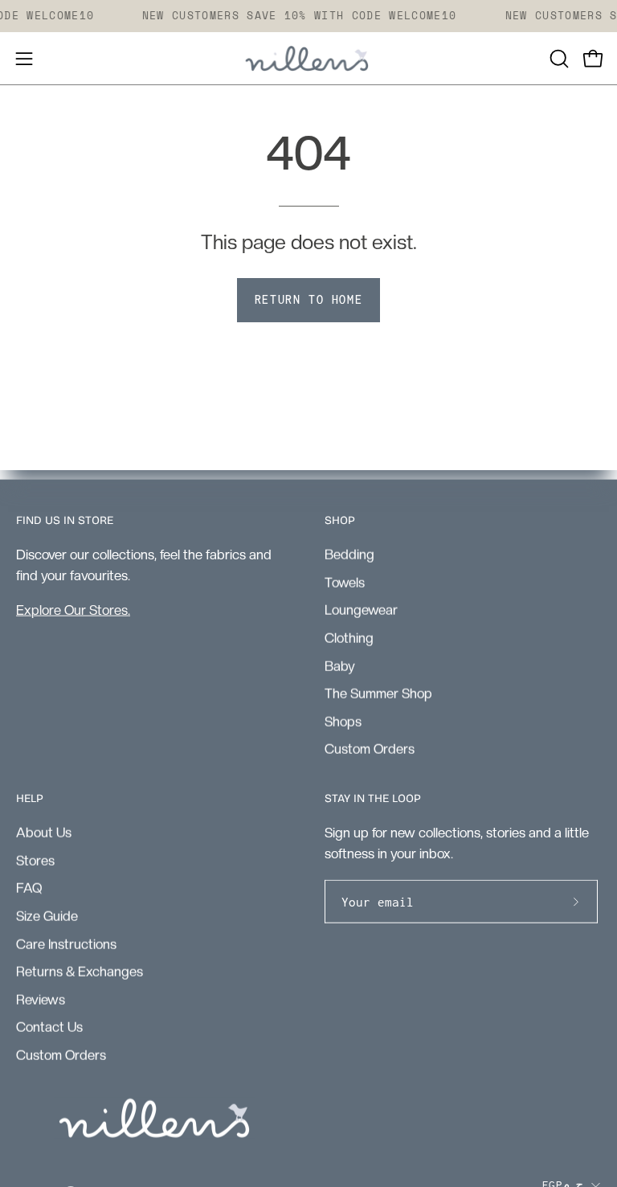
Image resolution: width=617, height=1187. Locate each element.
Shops (343, 721)
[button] (557, 58)
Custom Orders (370, 749)
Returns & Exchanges (79, 972)
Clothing (349, 637)
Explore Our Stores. (73, 610)
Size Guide (47, 915)
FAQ (29, 888)
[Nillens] (308, 58)
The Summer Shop (378, 693)
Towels (345, 582)
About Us (44, 832)
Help (29, 798)
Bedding (349, 554)
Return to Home (308, 299)
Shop (340, 520)
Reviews (40, 999)
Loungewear (361, 610)
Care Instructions (66, 943)
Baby (340, 665)
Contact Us (49, 1027)
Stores (35, 860)
